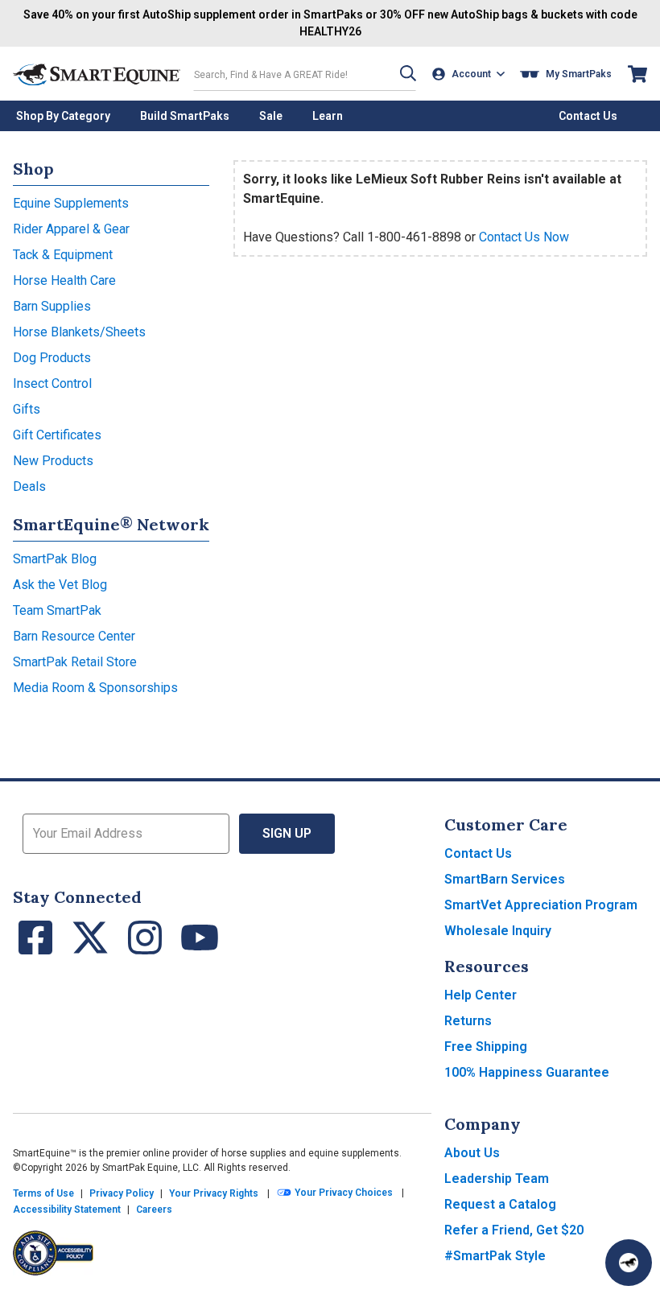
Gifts (26, 409)
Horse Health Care (64, 280)
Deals (29, 486)
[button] (408, 73)
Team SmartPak (57, 610)
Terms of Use (43, 1193)
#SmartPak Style (495, 1255)
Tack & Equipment (63, 254)
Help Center (480, 995)
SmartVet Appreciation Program (540, 905)
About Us (472, 1152)
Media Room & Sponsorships (95, 687)
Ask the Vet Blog (60, 584)
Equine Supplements (71, 203)
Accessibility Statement (67, 1209)
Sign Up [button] (286, 833)
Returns (468, 1020)
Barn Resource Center (74, 636)
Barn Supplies (52, 306)
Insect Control (52, 383)
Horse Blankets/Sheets (79, 332)
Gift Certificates (57, 435)
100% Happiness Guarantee (526, 1072)
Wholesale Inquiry (497, 930)
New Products (53, 460)
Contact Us (478, 853)
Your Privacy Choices (342, 1192)
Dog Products (52, 357)
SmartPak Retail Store (75, 662)
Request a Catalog (500, 1204)
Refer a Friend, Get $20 (514, 1230)
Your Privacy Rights (213, 1193)
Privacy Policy (121, 1193)
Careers (154, 1209)
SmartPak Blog (55, 559)
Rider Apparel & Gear (71, 229)
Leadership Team (496, 1178)
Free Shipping (485, 1046)
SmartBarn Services (504, 879)
